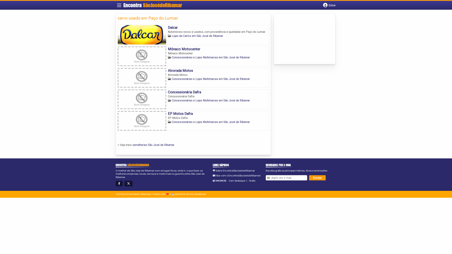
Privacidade (132, 194)
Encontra (152, 5)
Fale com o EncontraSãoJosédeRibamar (238, 175)
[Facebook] (119, 184)
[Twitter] (128, 184)
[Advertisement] (302, 39)
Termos (120, 194)
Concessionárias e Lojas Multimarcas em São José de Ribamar (211, 57)
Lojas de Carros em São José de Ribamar (197, 36)
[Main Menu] (119, 5)
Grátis (252, 180)
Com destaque (237, 180)
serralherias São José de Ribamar (153, 145)
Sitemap (145, 194)
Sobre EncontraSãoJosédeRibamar (235, 170)
